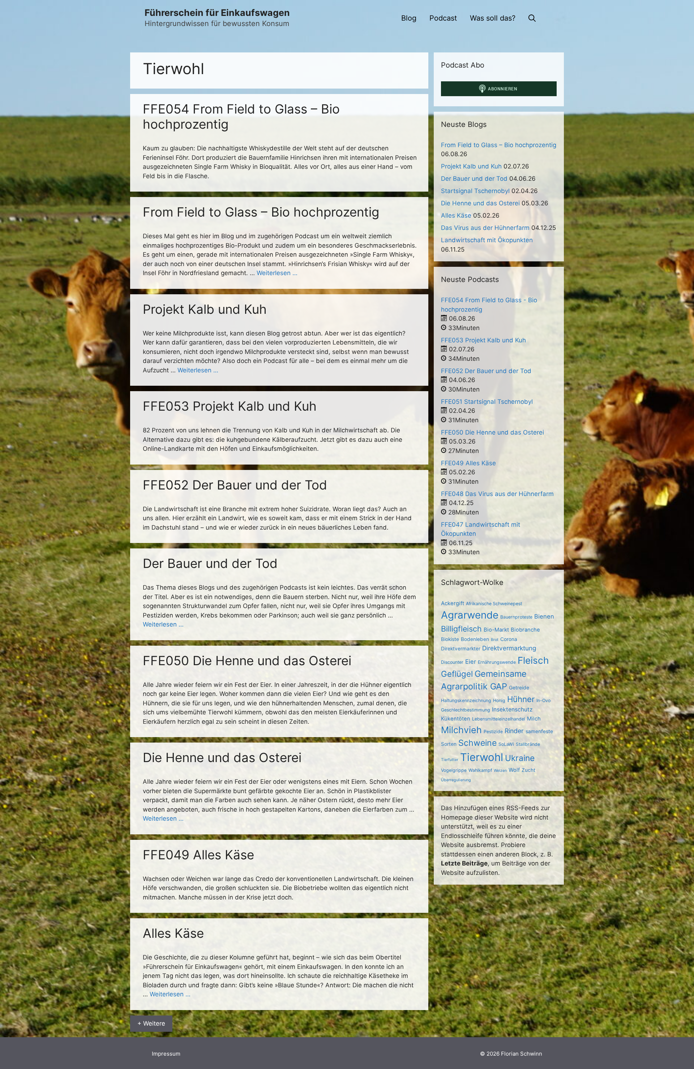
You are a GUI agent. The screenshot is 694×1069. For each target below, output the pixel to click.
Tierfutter (449, 759)
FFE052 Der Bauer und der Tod (235, 484)
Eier (470, 661)
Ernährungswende (497, 662)
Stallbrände (528, 744)
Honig (499, 700)
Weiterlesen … (277, 273)
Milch (534, 718)
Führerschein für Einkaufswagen (217, 12)
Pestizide (493, 731)
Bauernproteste (516, 617)
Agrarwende (469, 615)
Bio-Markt (496, 630)
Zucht (528, 770)
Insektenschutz (512, 709)
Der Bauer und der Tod (210, 563)
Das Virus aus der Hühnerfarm (485, 227)
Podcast (443, 18)
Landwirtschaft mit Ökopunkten (487, 240)
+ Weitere (151, 1023)
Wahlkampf (480, 770)
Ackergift (452, 603)
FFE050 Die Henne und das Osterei (247, 660)
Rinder (514, 731)
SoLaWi (506, 744)
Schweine (477, 743)
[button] (532, 18)
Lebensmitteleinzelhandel (498, 719)
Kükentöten (455, 718)
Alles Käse (173, 933)
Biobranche (525, 630)
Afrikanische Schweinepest (494, 603)
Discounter (452, 662)
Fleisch (533, 660)
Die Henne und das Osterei (222, 757)
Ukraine (520, 758)
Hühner (521, 699)
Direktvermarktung (509, 648)
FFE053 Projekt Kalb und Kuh (230, 406)
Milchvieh (461, 729)
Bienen (544, 616)
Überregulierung (456, 780)
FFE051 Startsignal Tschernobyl (487, 401)
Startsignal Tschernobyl (475, 190)
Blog (408, 18)
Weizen (500, 770)
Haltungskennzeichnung (466, 700)
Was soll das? (492, 18)
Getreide (519, 687)
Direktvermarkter (460, 648)
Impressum (166, 1053)
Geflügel (457, 674)
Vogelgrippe (454, 770)
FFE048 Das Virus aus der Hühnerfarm (497, 493)
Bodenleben (475, 639)
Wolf (514, 770)
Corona (508, 639)
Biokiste (450, 639)
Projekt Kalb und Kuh (205, 309)
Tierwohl (481, 757)
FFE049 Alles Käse (198, 854)
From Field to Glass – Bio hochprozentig (261, 211)
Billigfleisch (461, 628)
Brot (494, 639)
